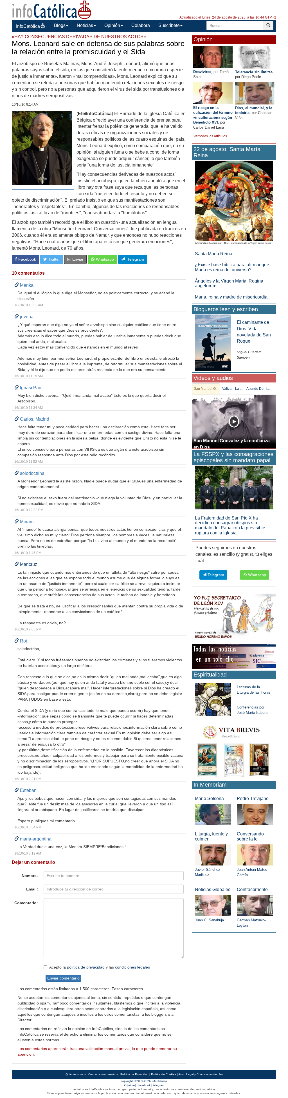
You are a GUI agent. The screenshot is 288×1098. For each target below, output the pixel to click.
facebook (144, 1085)
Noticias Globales (212, 889)
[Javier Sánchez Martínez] (213, 855)
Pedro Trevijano (253, 798)
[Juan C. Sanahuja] (213, 905)
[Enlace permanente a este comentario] (16, 285)
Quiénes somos (76, 1074)
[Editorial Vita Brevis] (234, 750)
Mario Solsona (209, 798)
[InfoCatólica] (52, 9)
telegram (158, 1085)
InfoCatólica (28, 26)
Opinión (112, 25)
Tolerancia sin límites (254, 72)
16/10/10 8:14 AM (25, 104)
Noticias (85, 25)
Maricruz (28, 564)
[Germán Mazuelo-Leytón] (255, 905)
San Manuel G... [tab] (206, 389)
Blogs (60, 25)
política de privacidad (86, 967)
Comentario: (26, 903)
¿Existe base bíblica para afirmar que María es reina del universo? (232, 267)
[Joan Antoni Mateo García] (255, 855)
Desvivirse (202, 72)
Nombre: (30, 875)
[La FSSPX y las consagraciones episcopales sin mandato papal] (234, 487)
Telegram (134, 259)
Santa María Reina (213, 253)
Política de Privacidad (134, 1074)
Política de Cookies (163, 1074)
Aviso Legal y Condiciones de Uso (200, 1074)
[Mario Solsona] (213, 814)
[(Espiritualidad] (213, 698)
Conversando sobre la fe (250, 836)
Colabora (140, 25)
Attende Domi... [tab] (258, 389)
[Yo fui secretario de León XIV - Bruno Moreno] (234, 617)
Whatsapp (104, 259)
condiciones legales (132, 967)
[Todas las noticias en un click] (234, 656)
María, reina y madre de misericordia (231, 297)
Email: (32, 889)
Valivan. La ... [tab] (232, 389)
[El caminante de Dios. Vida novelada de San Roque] (213, 343)
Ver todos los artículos (210, 136)
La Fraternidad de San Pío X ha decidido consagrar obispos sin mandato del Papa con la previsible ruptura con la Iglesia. (230, 525)
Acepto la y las (99, 967)
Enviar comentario (63, 978)
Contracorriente (252, 889)
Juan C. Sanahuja (209, 920)
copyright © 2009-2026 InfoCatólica (144, 1081)
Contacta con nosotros (103, 1074)
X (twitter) (130, 1085)
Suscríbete (169, 25)
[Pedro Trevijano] (255, 814)
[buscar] (268, 25)
